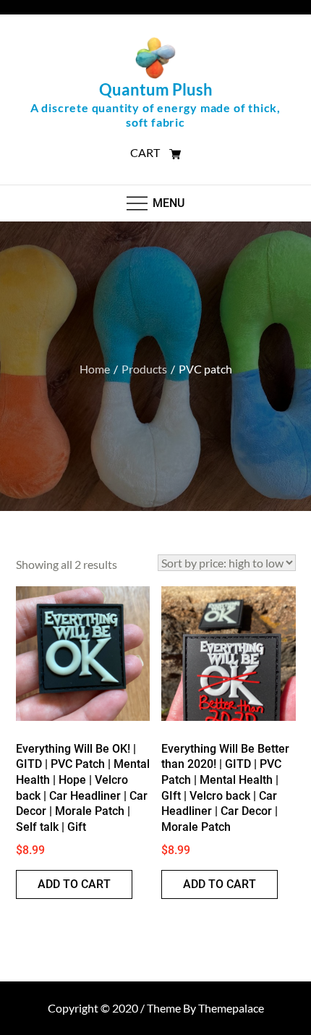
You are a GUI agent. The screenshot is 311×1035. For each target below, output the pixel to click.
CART (146, 152)
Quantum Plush (156, 89)
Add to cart (74, 884)
